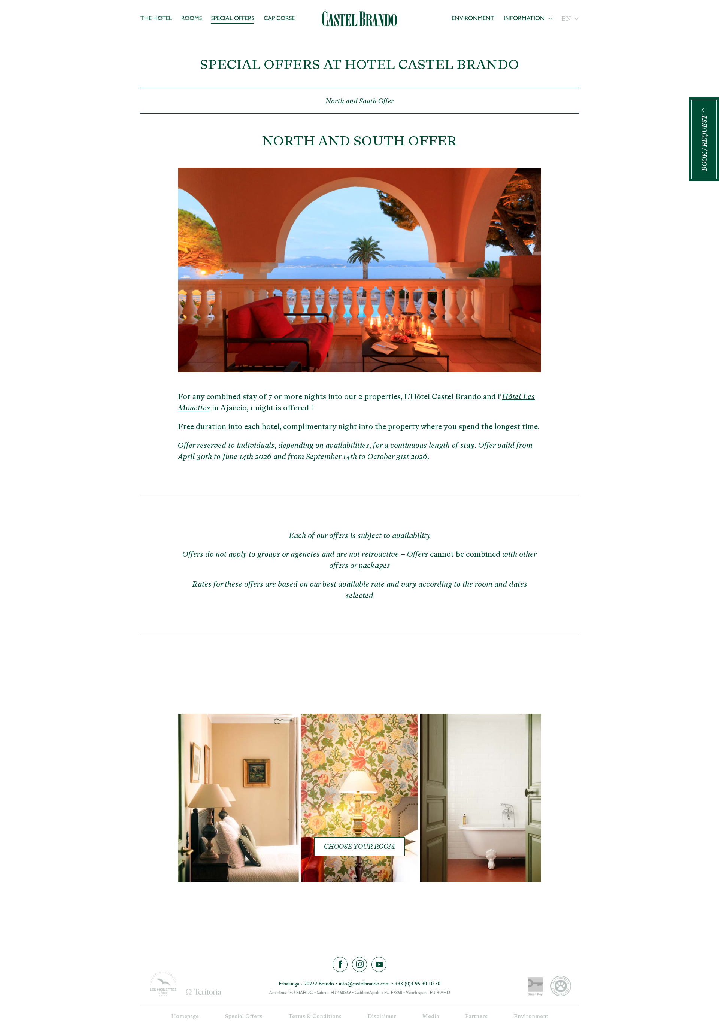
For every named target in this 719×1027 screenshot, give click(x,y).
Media (430, 1016)
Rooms (191, 19)
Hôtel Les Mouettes (163, 984)
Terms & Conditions (315, 1016)
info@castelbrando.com (364, 984)
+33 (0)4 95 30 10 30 (417, 984)
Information (524, 19)
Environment (473, 19)
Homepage (185, 1016)
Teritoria (203, 992)
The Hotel (156, 19)
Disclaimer (382, 1016)
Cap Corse (279, 19)
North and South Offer (359, 101)
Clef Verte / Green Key (535, 987)
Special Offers (232, 19)
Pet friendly (560, 986)
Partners (476, 1016)
